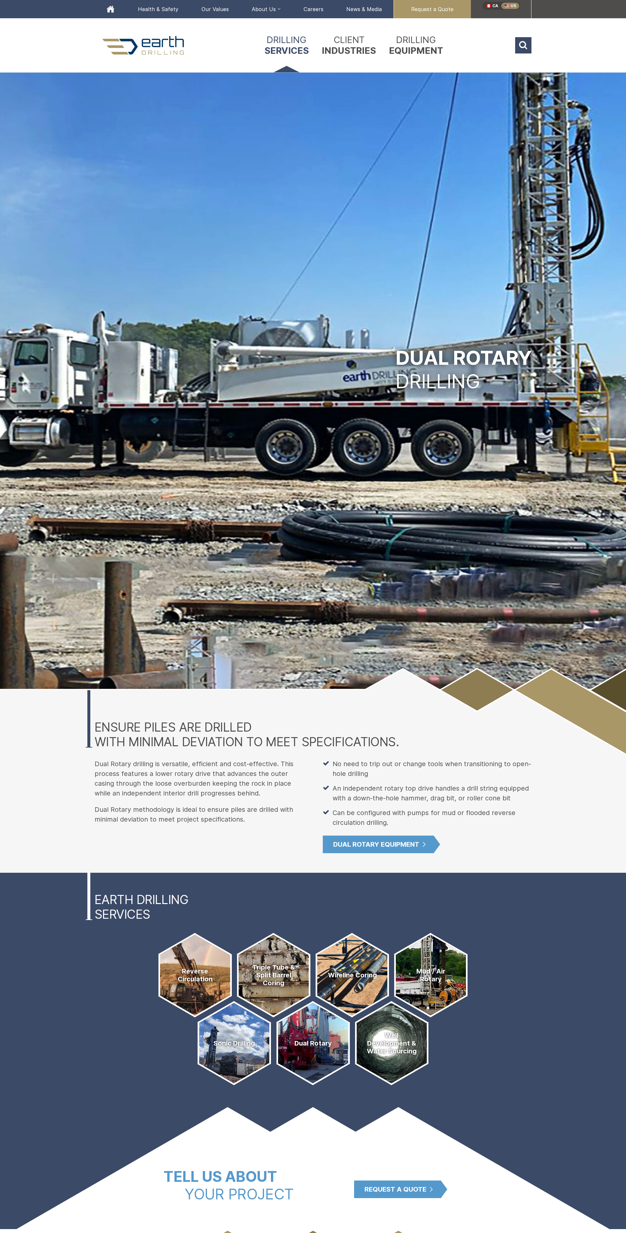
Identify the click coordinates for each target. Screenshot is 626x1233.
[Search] (523, 45)
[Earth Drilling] (143, 45)
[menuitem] (111, 9)
